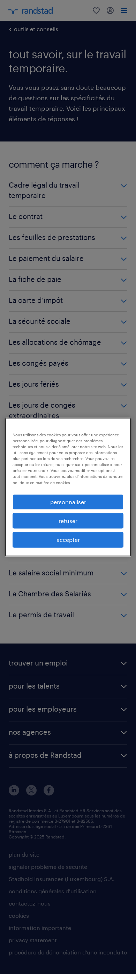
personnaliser (68, 501)
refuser (68, 520)
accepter (68, 539)
